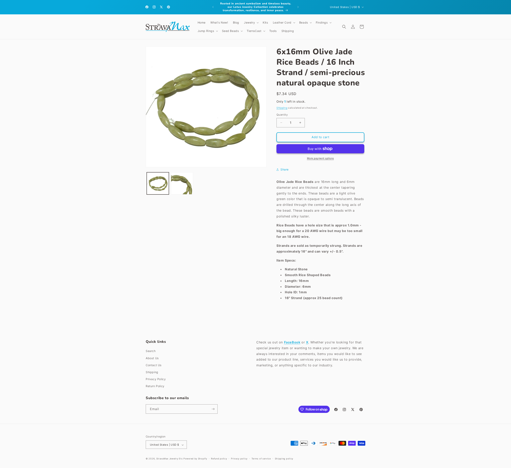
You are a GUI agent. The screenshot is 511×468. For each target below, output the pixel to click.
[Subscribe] (213, 409)
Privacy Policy (156, 379)
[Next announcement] (298, 7)
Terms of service (261, 458)
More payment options (320, 158)
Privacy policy (239, 458)
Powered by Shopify (195, 458)
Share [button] (284, 169)
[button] (251, 22)
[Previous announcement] (213, 7)
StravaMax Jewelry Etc (169, 458)
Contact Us (153, 365)
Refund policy (219, 458)
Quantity (282, 114)
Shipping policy (284, 458)
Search (151, 351)
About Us (152, 358)
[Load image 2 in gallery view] (182, 183)
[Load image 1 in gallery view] (158, 183)
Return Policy (155, 386)
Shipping (281, 107)
